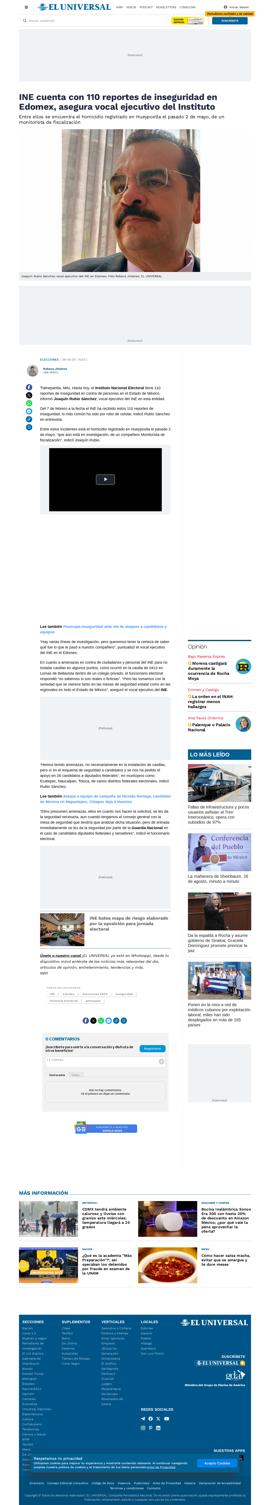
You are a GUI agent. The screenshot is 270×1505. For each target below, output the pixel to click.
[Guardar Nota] (29, 427)
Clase (66, 1328)
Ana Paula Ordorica (205, 718)
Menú (26, 1449)
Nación (27, 1328)
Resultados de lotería (112, 1401)
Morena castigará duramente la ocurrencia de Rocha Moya (208, 671)
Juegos (106, 1383)
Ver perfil (51, 372)
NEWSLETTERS (166, 7)
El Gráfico (108, 1363)
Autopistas (70, 1353)
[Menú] (26, 7)
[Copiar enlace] (29, 419)
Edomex (147, 1328)
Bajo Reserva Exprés (206, 656)
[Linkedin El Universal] (158, 1428)
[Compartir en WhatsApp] (29, 403)
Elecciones (49, 359)
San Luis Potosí (152, 1353)
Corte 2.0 (29, 1333)
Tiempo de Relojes (76, 1358)
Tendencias (30, 1429)
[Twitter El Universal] (158, 1419)
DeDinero (108, 1373)
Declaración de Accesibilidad (220, 1483)
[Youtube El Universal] (167, 1419)
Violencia (124, 1483)
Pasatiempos (111, 1388)
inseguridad (124, 994)
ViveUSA (107, 1378)
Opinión (197, 646)
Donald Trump (33, 1373)
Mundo (27, 1368)
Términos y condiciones (127, 1488)
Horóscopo (109, 1394)
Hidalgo (146, 1343)
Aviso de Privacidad (167, 1483)
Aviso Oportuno (112, 1338)
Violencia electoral (64, 1000)
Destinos (68, 1348)
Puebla (146, 1338)
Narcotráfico (31, 1388)
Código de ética (103, 1483)
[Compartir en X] (29, 395)
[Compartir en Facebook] (29, 387)
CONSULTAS (188, 7)
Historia (190, 1483)
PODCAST (146, 7)
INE (52, 994)
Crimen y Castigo (203, 689)
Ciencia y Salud (34, 1434)
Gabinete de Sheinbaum (31, 1361)
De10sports (109, 1368)
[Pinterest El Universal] (150, 1428)
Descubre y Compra (116, 1328)
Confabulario (32, 1424)
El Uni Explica (32, 1353)
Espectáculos (32, 1414)
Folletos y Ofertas (114, 1333)
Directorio (37, 1483)
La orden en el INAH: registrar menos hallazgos (211, 701)
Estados (28, 1383)
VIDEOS (131, 7)
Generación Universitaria (110, 1356)
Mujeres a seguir (34, 1338)
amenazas (93, 1000)
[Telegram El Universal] (143, 1419)
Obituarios (109, 1348)
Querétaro (148, 1348)
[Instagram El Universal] (143, 1428)
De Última (69, 1343)
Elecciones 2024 (95, 994)
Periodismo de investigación (33, 1346)
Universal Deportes (36, 1409)
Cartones (29, 1399)
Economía (29, 1404)
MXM (119, 7)
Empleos (108, 1343)
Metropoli (29, 1378)
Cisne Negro (71, 1363)
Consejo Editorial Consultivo (67, 1483)
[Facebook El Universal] (150, 1419)
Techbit (27, 1444)
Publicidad (141, 1483)
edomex (69, 994)
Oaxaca (146, 1333)
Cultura (27, 1419)
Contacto (153, 1488)
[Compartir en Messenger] (29, 411)
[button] (230, 20)
